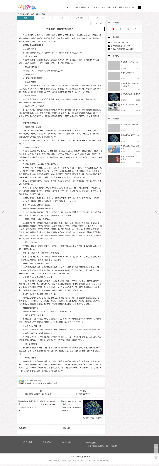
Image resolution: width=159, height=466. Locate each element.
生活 (108, 7)
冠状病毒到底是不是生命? (120, 46)
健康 (43, 14)
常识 (97, 18)
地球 (114, 7)
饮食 (43, 18)
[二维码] (156, 458)
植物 (83, 7)
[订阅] (120, 29)
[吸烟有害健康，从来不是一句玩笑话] (71, 404)
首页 (32, 14)
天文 (89, 7)
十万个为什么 (84, 457)
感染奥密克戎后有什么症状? (121, 42)
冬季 (35, 380)
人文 (95, 7)
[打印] (92, 23)
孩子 (61, 18)
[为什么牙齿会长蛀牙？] (49, 401)
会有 (32, 380)
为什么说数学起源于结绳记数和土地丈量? (102, 446)
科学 (120, 7)
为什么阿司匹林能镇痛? (129, 104)
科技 (127, 7)
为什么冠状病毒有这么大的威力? (123, 49)
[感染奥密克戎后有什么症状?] (29, 404)
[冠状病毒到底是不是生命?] (93, 415)
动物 (76, 7)
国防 (133, 7)
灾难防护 (79, 18)
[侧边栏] (101, 23)
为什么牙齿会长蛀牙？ (129, 73)
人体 (101, 7)
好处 (39, 380)
